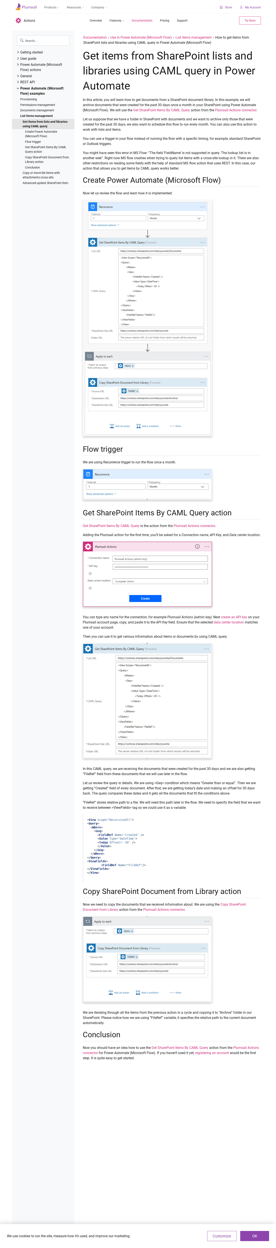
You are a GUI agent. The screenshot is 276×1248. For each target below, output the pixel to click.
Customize (222, 1236)
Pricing (164, 20)
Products (50, 7)
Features (115, 20)
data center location (229, 622)
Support (182, 20)
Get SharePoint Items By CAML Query (161, 110)
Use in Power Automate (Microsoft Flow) (141, 37)
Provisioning (28, 99)
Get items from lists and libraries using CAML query (45, 124)
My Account (253, 7)
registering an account (212, 1053)
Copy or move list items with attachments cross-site (41, 175)
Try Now (250, 20)
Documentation (142, 20)
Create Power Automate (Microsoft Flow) (41, 134)
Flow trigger (33, 141)
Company (97, 7)
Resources (74, 7)
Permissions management (37, 105)
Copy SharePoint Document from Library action (47, 160)
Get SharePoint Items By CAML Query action (45, 149)
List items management (36, 116)
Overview (96, 20)
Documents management (37, 110)
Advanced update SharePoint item (45, 183)
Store (228, 7)
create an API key (234, 617)
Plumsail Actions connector (235, 110)
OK (254, 1236)
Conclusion (32, 167)
